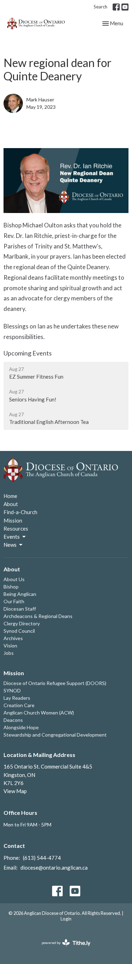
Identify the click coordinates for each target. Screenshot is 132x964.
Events (12, 536)
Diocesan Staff (20, 609)
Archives (13, 638)
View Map (15, 791)
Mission (13, 520)
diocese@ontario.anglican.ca (54, 867)
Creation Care (19, 705)
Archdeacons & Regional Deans (38, 616)
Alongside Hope (21, 727)
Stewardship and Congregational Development (55, 735)
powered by (62, 948)
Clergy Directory (22, 623)
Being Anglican (20, 594)
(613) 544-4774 (42, 858)
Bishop (11, 587)
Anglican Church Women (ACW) (39, 713)
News (10, 544)
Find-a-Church (20, 512)
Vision (10, 646)
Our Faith (14, 601)
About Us (14, 579)
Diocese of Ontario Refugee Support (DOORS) (55, 683)
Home (10, 496)
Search (100, 6)
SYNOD (12, 690)
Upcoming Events (28, 353)
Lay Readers (17, 698)
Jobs (9, 653)
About (11, 504)
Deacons (13, 720)
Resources (16, 528)
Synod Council (19, 631)
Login (66, 919)
